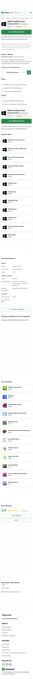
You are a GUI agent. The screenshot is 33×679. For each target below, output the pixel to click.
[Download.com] (5, 13)
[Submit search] (12, 12)
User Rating (18, 26)
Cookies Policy (6, 650)
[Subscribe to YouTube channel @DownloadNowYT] (10, 664)
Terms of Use (5, 647)
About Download (6, 627)
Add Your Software (7, 630)
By (9, 26)
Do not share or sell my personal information (13, 652)
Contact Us (5, 632)
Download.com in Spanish (8, 635)
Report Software (17, 309)
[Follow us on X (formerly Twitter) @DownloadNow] (6, 664)
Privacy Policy (5, 644)
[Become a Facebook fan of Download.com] (3, 664)
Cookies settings (6, 655)
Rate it (16, 520)
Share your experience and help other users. (14, 39)
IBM (4, 585)
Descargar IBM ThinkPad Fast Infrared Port (13, 320)
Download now (17, 32)
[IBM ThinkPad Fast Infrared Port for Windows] (3, 24)
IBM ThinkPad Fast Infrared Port (17, 22)
